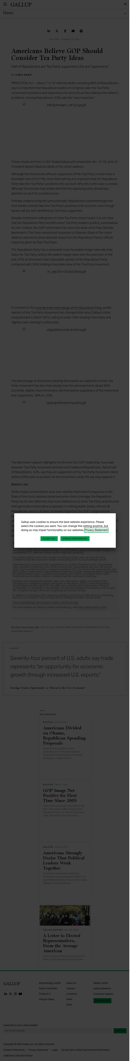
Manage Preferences (75, 538)
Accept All (49, 538)
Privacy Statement (96, 530)
